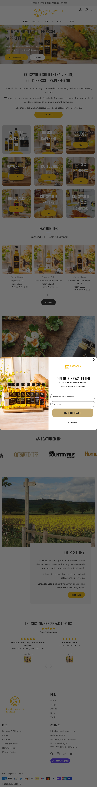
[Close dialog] (94, 359)
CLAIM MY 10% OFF (72, 413)
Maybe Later (72, 422)
